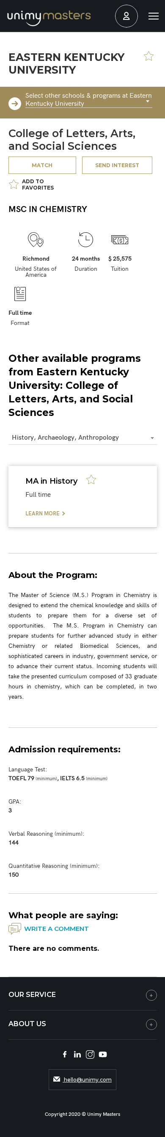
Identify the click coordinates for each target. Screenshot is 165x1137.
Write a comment (56, 929)
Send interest (117, 165)
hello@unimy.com (87, 1079)
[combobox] (88, 101)
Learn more (42, 513)
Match (42, 165)
